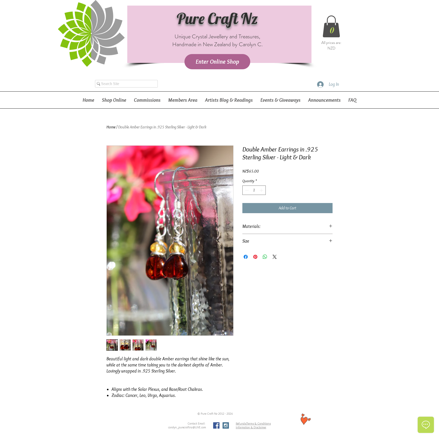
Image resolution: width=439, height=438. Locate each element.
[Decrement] (246, 190)
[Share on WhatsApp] (265, 257)
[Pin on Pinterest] (255, 257)
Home (111, 127)
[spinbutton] (254, 190)
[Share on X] (275, 257)
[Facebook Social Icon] (216, 425)
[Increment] (262, 190)
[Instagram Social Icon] (226, 425)
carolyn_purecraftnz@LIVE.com (187, 427)
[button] (331, 26)
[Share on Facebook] (246, 257)
